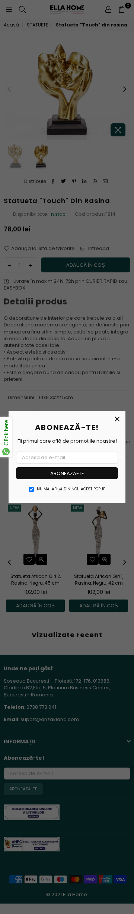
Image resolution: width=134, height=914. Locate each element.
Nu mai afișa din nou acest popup (71, 489)
